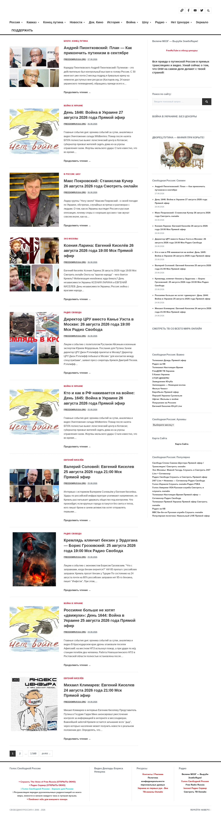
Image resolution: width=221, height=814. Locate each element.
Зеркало (202, 22)
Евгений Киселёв (74, 460)
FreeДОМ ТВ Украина (163, 371)
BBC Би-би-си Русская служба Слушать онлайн (177, 512)
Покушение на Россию (164, 402)
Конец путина (53, 22)
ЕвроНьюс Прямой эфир (165, 392)
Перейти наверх (200, 810)
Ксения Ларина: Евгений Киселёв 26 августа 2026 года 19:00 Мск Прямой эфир (99, 250)
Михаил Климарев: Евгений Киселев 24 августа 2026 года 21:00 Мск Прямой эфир (99, 690)
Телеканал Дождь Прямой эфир (169, 360)
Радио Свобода (72, 312)
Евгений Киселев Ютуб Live (167, 406)
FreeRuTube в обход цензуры (182, 50)
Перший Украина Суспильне (167, 395)
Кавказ (32, 22)
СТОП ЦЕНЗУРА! (160, 378)
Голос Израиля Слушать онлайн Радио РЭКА (176, 484)
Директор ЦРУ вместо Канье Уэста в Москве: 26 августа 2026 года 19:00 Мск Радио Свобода (99, 324)
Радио (159, 22)
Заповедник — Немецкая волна (169, 385)
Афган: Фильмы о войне (165, 399)
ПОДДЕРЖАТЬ (22, 30)
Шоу (145, 22)
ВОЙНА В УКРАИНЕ (73, 106)
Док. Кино (96, 22)
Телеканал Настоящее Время (167, 367)
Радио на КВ (158, 364)
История (113, 22)
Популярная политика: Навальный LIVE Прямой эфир (181, 516)
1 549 (33, 753)
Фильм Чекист (160, 388)
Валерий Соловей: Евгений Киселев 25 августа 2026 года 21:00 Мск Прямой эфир (99, 472)
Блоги (67, 41)
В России (69, 174)
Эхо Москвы (71, 239)
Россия (14, 22)
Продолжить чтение (77, 92)
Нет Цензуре (180, 22)
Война (130, 22)
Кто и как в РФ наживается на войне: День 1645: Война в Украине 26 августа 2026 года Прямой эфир (99, 398)
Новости (76, 22)
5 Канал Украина (161, 374)
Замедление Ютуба (162, 381)
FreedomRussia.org (75, 59)
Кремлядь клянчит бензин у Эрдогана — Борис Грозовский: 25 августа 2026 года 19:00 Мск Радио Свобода (100, 545)
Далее (45, 754)
